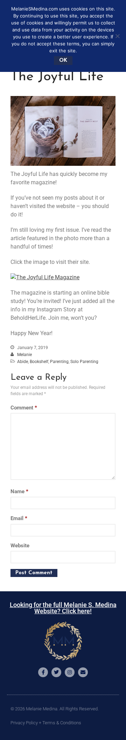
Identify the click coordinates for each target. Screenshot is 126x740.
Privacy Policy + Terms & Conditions (45, 722)
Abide (22, 361)
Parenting (59, 361)
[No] (117, 35)
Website (19, 545)
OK (63, 60)
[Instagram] (70, 672)
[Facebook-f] (43, 672)
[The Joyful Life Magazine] (44, 277)
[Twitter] (56, 672)
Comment (23, 408)
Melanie (24, 354)
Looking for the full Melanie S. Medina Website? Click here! (63, 608)
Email (18, 518)
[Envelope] (83, 672)
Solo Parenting (84, 361)
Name (19, 491)
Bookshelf (39, 361)
